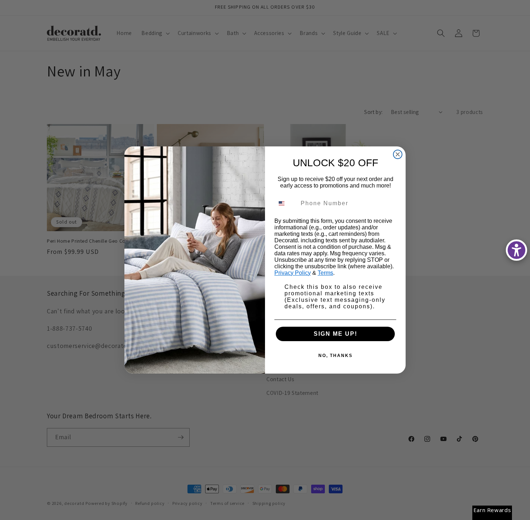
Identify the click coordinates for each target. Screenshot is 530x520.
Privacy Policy (292, 273)
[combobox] (286, 203)
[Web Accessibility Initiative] (516, 250)
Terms (325, 273)
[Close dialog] (397, 154)
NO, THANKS (335, 355)
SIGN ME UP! (335, 334)
